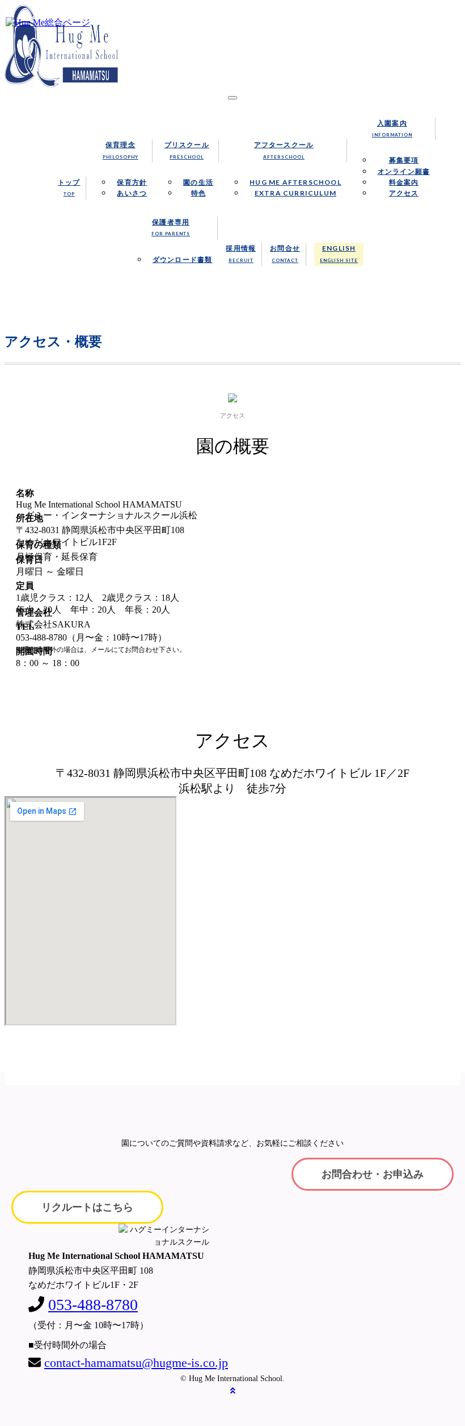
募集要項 (404, 160)
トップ (69, 187)
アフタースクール (284, 149)
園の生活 (198, 182)
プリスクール (186, 149)
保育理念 (120, 149)
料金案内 (404, 182)
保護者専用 (170, 227)
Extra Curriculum (295, 193)
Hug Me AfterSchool (295, 182)
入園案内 (392, 128)
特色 (198, 193)
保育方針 (132, 182)
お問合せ (285, 253)
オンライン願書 (404, 171)
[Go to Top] (232, 1391)
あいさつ (132, 193)
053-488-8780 (93, 1304)
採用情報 (241, 253)
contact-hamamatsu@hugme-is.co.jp (136, 1363)
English (339, 253)
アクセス (404, 193)
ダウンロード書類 (183, 259)
